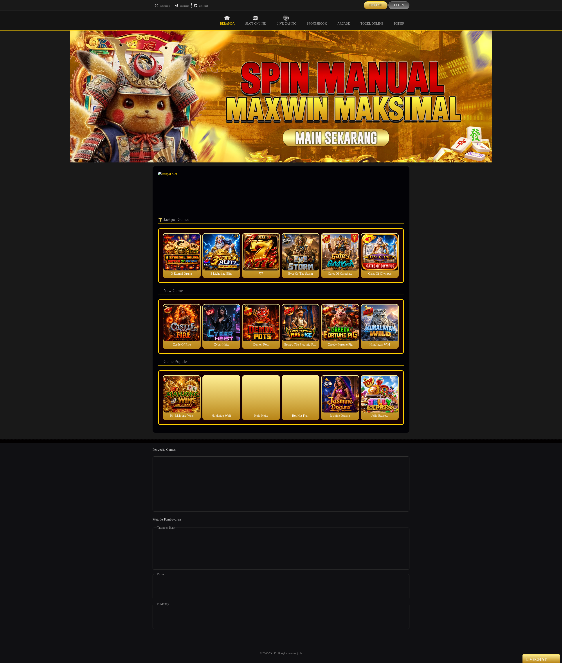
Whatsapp (164, 5)
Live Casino (286, 23)
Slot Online (255, 23)
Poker (399, 23)
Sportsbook (317, 23)
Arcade (343, 23)
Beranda (227, 23)
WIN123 (271, 653)
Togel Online (371, 23)
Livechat (203, 5)
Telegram (184, 5)
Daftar (375, 5)
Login (399, 5)
